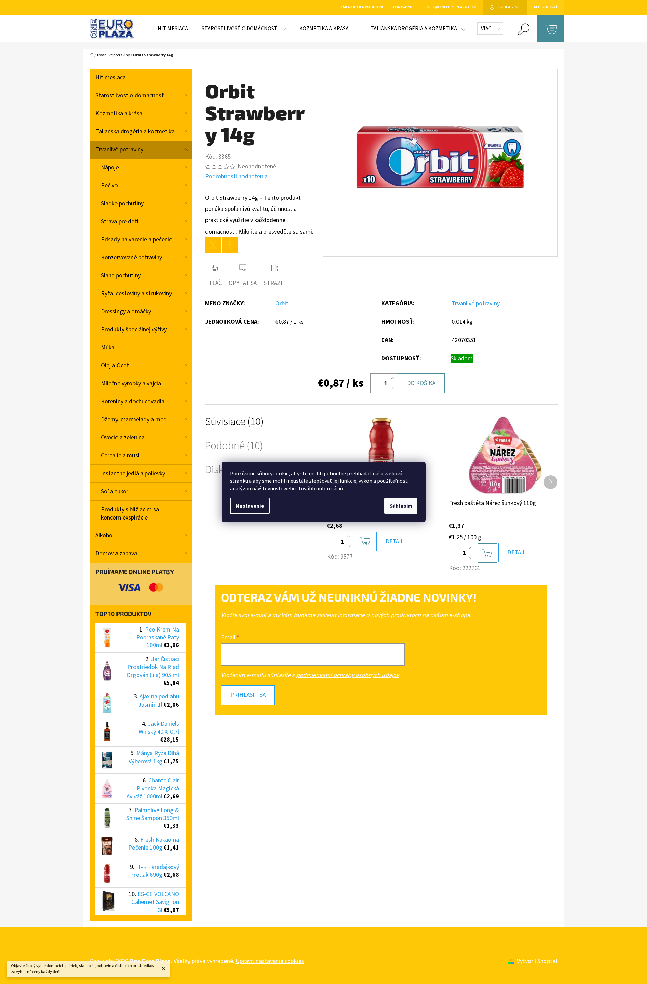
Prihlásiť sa (248, 695)
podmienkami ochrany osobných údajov (347, 675)
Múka (107, 347)
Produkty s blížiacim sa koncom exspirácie (130, 513)
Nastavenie (250, 506)
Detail (394, 541)
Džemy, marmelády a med (134, 419)
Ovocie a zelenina (123, 437)
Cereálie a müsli (121, 455)
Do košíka (421, 383)
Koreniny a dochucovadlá (132, 401)
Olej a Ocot (115, 365)
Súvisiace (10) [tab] (234, 422)
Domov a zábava (116, 553)
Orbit (281, 303)
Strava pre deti (119, 221)
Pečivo (109, 185)
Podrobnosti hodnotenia (236, 176)
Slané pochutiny (121, 275)
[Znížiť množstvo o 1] (392, 388)
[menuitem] (173, 28)
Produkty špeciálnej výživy (134, 329)
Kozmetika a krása (118, 113)
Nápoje (110, 167)
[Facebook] (230, 245)
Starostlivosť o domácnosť (129, 95)
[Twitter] (213, 245)
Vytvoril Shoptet (537, 961)
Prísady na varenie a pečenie (136, 239)
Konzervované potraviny (131, 257)
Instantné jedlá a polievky (133, 473)
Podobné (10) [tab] (234, 446)
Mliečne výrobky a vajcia (131, 383)
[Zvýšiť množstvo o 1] (392, 378)
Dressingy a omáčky (126, 311)
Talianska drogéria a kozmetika (135, 131)
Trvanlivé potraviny (119, 149)
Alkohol (104, 535)
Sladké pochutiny (122, 203)
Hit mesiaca (110, 77)
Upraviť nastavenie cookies (270, 961)
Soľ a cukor (114, 491)
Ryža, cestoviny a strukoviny (136, 293)
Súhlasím (401, 506)
